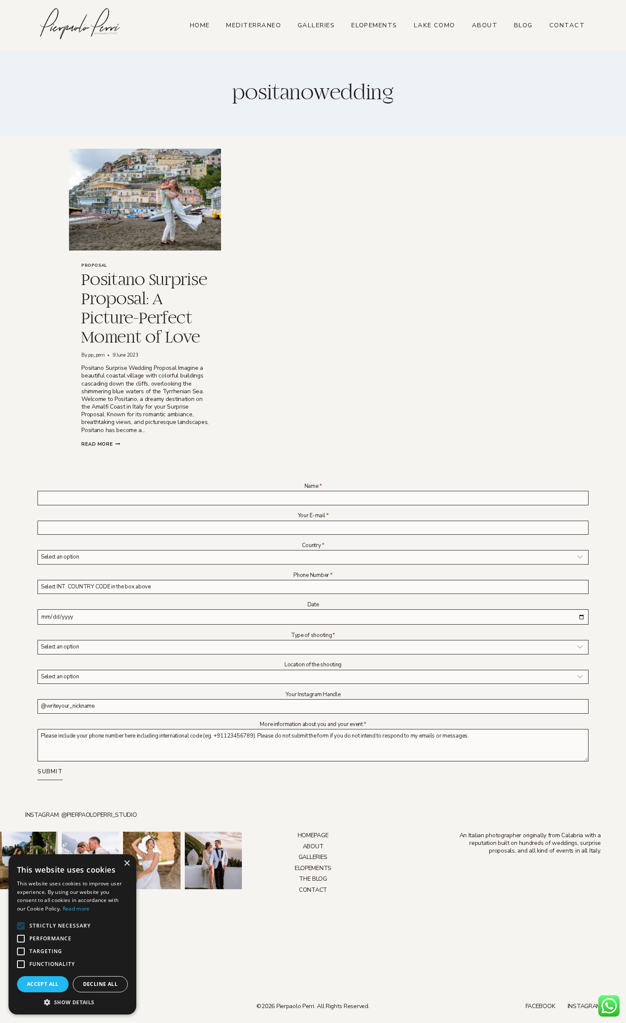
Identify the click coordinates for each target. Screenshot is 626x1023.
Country (313, 545)
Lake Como (434, 25)
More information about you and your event (313, 724)
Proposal (94, 265)
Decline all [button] (100, 984)
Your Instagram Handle (312, 694)
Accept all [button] (43, 984)
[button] (72, 1002)
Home (200, 25)
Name (313, 486)
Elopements (374, 25)
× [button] (126, 863)
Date (313, 604)
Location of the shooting (313, 665)
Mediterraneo (253, 25)
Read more (76, 908)
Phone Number (312, 575)
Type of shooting (313, 635)
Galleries (316, 25)
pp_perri (96, 355)
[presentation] (145, 199)
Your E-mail (313, 515)
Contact (567, 25)
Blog (523, 25)
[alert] (72, 934)
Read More (100, 444)
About (484, 25)
